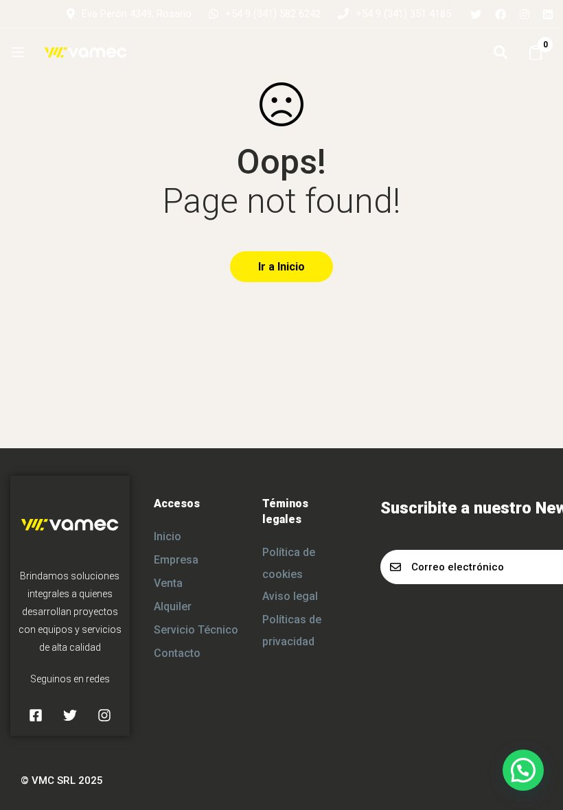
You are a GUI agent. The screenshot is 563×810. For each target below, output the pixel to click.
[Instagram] (524, 14)
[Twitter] (476, 14)
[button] (523, 770)
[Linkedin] (548, 14)
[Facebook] (501, 14)
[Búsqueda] (500, 52)
